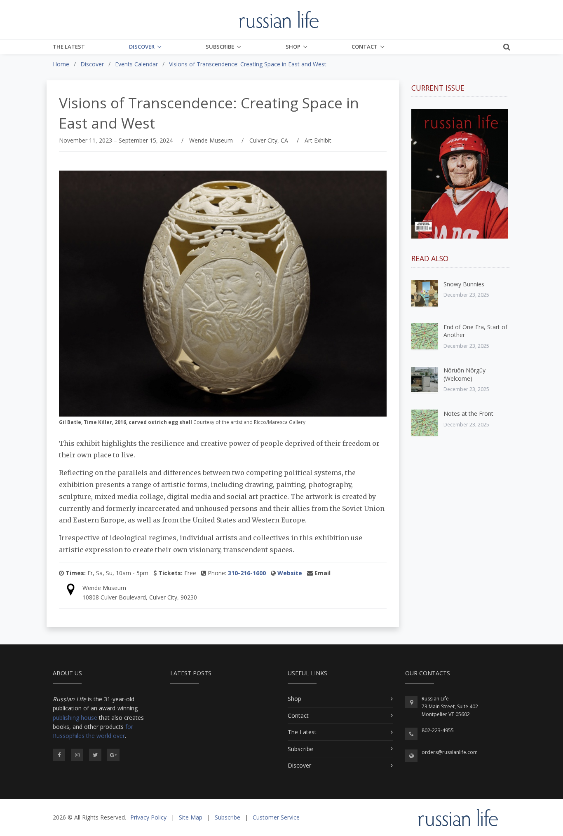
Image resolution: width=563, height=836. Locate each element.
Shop (293, 46)
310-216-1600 (247, 573)
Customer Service (276, 817)
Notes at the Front (468, 413)
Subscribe (220, 46)
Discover (142, 46)
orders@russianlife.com (450, 752)
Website (289, 573)
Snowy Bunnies (463, 284)
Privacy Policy (148, 817)
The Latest (69, 46)
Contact (365, 46)
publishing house (75, 717)
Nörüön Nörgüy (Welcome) (464, 374)
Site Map (190, 817)
